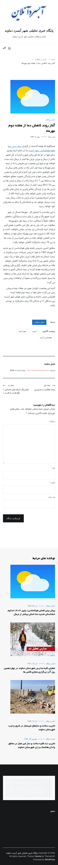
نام (53, 468)
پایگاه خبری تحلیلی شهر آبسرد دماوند (29, 30)
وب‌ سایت (51, 497)
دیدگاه (52, 421)
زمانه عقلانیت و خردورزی (44, 387)
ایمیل (52, 482)
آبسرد (34, 331)
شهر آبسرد (22, 331)
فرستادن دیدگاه (13, 518)
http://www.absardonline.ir (38, 370)
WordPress (50, 859)
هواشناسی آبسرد (46, 337)
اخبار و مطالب (50, 119)
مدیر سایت (51, 136)
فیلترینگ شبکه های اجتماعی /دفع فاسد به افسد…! (16, 389)
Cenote (38, 856)
